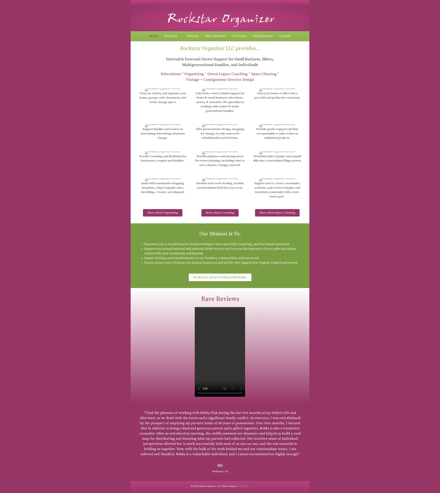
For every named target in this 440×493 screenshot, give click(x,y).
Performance (263, 36)
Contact (285, 36)
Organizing (194, 74)
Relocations (171, 74)
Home (153, 36)
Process (193, 36)
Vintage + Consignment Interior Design (220, 79)
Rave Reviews (215, 36)
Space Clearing (264, 74)
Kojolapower (243, 486)
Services (171, 36)
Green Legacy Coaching (227, 74)
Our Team (239, 36)
